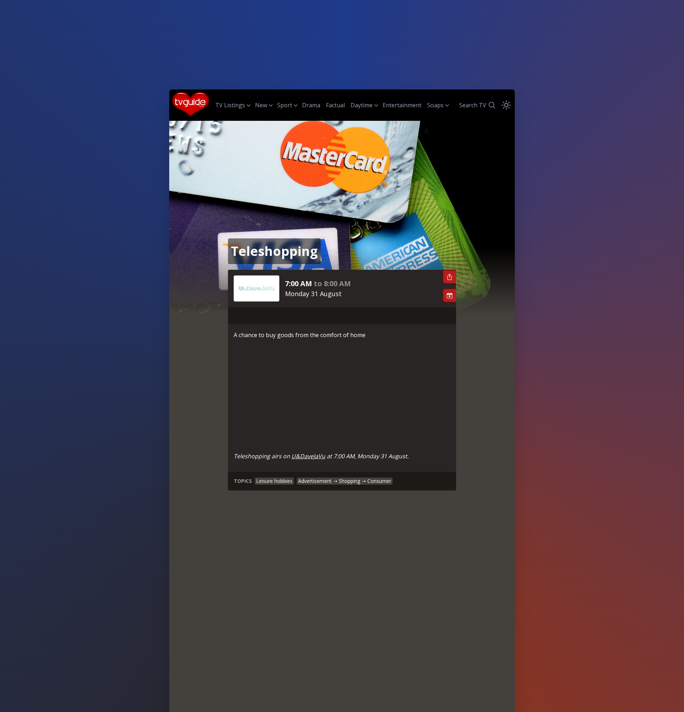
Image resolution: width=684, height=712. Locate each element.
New (261, 105)
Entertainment (402, 105)
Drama (311, 105)
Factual (335, 105)
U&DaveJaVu (308, 456)
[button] (449, 277)
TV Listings (230, 105)
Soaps (435, 105)
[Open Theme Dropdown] (506, 105)
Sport (284, 105)
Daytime (362, 105)
